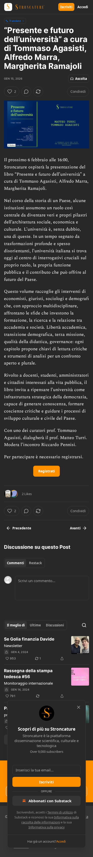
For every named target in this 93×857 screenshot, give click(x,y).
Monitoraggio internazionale (28, 683)
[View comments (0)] (26, 92)
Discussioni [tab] (55, 625)
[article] (46, 648)
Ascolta (81, 78)
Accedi (82, 7)
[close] (79, 707)
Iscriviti (66, 7)
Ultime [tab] (35, 625)
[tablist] (24, 563)
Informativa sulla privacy (47, 827)
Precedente (21, 528)
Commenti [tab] (15, 563)
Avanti (75, 528)
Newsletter (13, 645)
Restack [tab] (35, 563)
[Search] (84, 625)
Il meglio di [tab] (16, 625)
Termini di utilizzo (60, 812)
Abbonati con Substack (50, 800)
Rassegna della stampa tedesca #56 (28, 673)
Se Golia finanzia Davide (29, 639)
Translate (15, 21)
